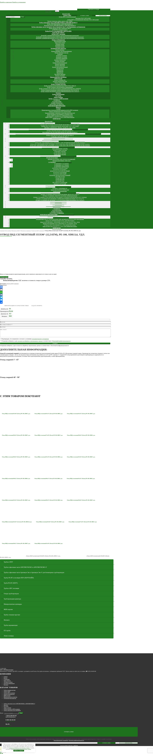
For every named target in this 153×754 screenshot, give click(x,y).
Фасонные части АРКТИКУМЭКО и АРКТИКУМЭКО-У (60, 25)
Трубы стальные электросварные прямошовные (60, 87)
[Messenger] (55, 300)
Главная (2, 230)
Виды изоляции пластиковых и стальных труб (60, 114)
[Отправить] (55, 302)
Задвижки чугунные (61, 57)
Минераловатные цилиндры (58, 77)
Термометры (59, 71)
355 (10, 308)
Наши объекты (7, 680)
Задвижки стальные (61, 55)
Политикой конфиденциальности (61, 341)
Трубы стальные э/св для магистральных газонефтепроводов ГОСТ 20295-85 (60, 88)
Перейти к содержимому (19, 2)
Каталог (5, 678)
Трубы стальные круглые (58, 84)
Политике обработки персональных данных (21, 749)
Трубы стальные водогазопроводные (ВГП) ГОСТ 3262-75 (60, 85)
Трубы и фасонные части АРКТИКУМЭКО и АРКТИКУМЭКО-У (58, 22)
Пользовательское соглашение (61, 740)
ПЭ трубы (58, 95)
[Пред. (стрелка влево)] (0, 753)
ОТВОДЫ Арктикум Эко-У (59, 29)
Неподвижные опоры (60, 41)
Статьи (58, 108)
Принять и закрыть (18, 750)
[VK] (55, 294)
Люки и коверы (58, 97)
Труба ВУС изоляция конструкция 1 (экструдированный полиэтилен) (60, 35)
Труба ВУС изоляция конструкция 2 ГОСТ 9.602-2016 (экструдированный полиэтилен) (60, 37)
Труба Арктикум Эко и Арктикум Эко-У (60, 28)
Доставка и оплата (8, 682)
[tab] (16, 305)
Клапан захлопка (60, 61)
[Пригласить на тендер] (94, 9)
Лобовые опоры (60, 44)
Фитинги (58, 93)
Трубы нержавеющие (58, 94)
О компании (7, 679)
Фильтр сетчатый (60, 75)
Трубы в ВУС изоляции (58, 34)
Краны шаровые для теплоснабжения (61, 51)
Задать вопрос (36, 305)
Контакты (57, 118)
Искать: (3, 16)
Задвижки (60, 54)
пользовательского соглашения (40, 339)
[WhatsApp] (55, 292)
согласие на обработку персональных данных (30, 341)
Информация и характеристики (16, 305)
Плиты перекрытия (60, 83)
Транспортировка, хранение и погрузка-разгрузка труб (60, 113)
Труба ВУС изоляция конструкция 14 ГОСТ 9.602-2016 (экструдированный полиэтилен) (60, 38)
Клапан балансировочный (60, 62)
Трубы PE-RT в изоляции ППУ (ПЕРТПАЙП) (58, 31)
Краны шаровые (59, 50)
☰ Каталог (66, 14)
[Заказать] (4, 277)
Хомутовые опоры (60, 42)
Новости (58, 107)
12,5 (10, 313)
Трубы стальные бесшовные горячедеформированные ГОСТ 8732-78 (60, 90)
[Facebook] (55, 287)
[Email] (55, 289)
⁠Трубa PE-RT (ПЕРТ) (58, 32)
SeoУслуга (76, 745)
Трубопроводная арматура (58, 48)
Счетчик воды (60, 68)
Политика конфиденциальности (76, 740)
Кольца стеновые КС (60, 80)
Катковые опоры (59, 45)
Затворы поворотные (60, 60)
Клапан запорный (60, 64)
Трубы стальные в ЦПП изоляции (12, 709)
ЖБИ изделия (58, 78)
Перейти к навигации (6, 2)
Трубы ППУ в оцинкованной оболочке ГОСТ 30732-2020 (83, 19)
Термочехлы (60, 70)
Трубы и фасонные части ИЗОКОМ (12, 710)
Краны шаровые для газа (61, 52)
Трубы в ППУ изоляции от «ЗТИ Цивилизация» (60, 116)
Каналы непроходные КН (60, 81)
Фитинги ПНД (16, 230)
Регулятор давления (60, 74)
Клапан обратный (60, 65)
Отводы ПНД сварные (38, 230)
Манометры (60, 73)
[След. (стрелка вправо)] (2, 753)
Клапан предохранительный (60, 67)
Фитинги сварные (26, 230)
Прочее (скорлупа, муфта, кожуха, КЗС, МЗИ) (59, 21)
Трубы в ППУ (67, 15)
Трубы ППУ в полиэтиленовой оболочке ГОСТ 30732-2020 (59, 125)
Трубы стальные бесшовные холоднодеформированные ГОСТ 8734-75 (60, 91)
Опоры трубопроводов (58, 40)
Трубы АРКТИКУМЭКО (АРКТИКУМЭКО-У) (60, 24)
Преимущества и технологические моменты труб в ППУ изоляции (60, 110)
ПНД (10, 316)
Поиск (22, 16)
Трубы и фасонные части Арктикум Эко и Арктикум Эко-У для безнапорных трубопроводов (58, 27)
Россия (11, 311)
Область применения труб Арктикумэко (60, 111)
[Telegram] (55, 297)
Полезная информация (56, 106)
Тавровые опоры (59, 47)
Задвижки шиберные (61, 58)
